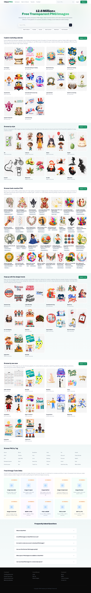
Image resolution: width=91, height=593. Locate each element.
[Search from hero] (70, 25)
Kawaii (68, 152)
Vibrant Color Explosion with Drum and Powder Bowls (81, 228)
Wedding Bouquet (8, 214)
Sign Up (34, 576)
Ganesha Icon (32, 214)
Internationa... (41, 230)
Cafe (48, 452)
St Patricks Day (69, 266)
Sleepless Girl (32, 250)
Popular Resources (8, 576)
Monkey (48, 458)
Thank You (34, 464)
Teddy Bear (41, 214)
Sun (19, 464)
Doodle (48, 177)
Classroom (27, 439)
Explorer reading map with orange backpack (41, 264)
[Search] (73, 2)
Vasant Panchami (55, 212)
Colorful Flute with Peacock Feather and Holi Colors (20, 264)
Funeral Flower (8, 248)
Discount (63, 455)
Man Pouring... (41, 231)
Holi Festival (54, 230)
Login (34, 574)
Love (33, 458)
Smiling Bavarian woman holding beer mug (57, 247)
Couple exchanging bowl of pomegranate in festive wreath (81, 211)
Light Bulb (20, 458)
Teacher (33, 2)
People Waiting (44, 250)
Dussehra (66, 248)
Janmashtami (49, 92)
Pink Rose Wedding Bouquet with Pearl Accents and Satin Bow (9, 211)
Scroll (62, 461)
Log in (77, 2)
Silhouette (69, 177)
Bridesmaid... (7, 212)
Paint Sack (66, 214)
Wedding (48, 389)
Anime (47, 152)
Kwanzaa (27, 329)
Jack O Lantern (48, 29)
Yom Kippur (6, 67)
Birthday (27, 354)
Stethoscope (7, 464)
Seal (76, 461)
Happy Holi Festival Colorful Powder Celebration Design (30, 264)
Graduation (6, 414)
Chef (5, 455)
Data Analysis (49, 329)
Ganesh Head (60, 267)
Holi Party (79, 230)
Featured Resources (8, 578)
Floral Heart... (30, 230)
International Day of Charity (31, 67)
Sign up (83, 2)
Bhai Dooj (69, 304)
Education (6, 439)
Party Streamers (19, 231)
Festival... (7, 267)
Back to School (25, 2)
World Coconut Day (71, 92)
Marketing (69, 414)
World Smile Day (50, 67)
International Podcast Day (31, 92)
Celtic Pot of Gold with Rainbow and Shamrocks (70, 264)
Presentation (49, 414)
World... (18, 248)
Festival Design (79, 250)
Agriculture (6, 354)
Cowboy (48, 455)
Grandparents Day (50, 304)
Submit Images (36, 578)
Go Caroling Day (7, 329)
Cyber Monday (80, 266)
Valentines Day (64, 464)
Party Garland (49, 267)
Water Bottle (78, 464)
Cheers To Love (20, 212)
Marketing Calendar (8, 580)
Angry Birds (66, 250)
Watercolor (27, 177)
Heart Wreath (30, 231)
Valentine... (41, 212)
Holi (49, 230)
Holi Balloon (66, 212)
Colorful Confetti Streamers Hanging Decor (19, 228)
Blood (19, 452)
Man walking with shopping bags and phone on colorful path (81, 264)
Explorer (40, 267)
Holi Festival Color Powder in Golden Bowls (52, 228)
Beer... (61, 231)
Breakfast (34, 452)
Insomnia (31, 248)
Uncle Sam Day (28, 117)
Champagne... (20, 214)
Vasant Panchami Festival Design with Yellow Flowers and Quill (81, 247)
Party (68, 389)
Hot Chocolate (65, 29)
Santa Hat (34, 461)
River (19, 461)
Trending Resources (8, 574)
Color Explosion (80, 231)
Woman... (55, 250)
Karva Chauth (80, 212)
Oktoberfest (7, 92)
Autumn (40, 29)
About (62, 574)
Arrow (5, 452)
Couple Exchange (80, 214)
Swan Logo (54, 214)
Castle (76, 452)
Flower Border (78, 455)
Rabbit (76, 458)
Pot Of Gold (68, 267)
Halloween (17, 2)
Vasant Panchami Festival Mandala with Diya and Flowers (9, 264)
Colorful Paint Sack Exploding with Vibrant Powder (68, 211)
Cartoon (27, 152)
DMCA (62, 576)
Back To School (26, 29)
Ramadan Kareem (8, 461)
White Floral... (8, 250)
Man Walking (79, 267)
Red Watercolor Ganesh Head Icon (60, 264)
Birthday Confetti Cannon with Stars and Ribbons (9, 228)
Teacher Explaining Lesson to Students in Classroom (21, 247)
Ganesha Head (71, 231)
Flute (20, 266)
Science (48, 461)
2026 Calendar (7, 389)
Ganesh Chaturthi (8, 117)
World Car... (43, 248)
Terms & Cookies (65, 578)
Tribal (48, 464)
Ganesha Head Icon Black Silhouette (70, 228)
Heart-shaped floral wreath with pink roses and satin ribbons (31, 228)
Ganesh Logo (32, 212)
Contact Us (63, 580)
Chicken (20, 455)
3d (4, 152)
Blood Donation (71, 329)
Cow (33, 455)
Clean (8, 2)
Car (61, 452)
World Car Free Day (71, 67)
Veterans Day (7, 304)
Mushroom (56, 29)
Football (38, 2)
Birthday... (7, 230)
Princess (63, 458)
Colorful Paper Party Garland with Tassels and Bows (50, 264)
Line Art (6, 177)
